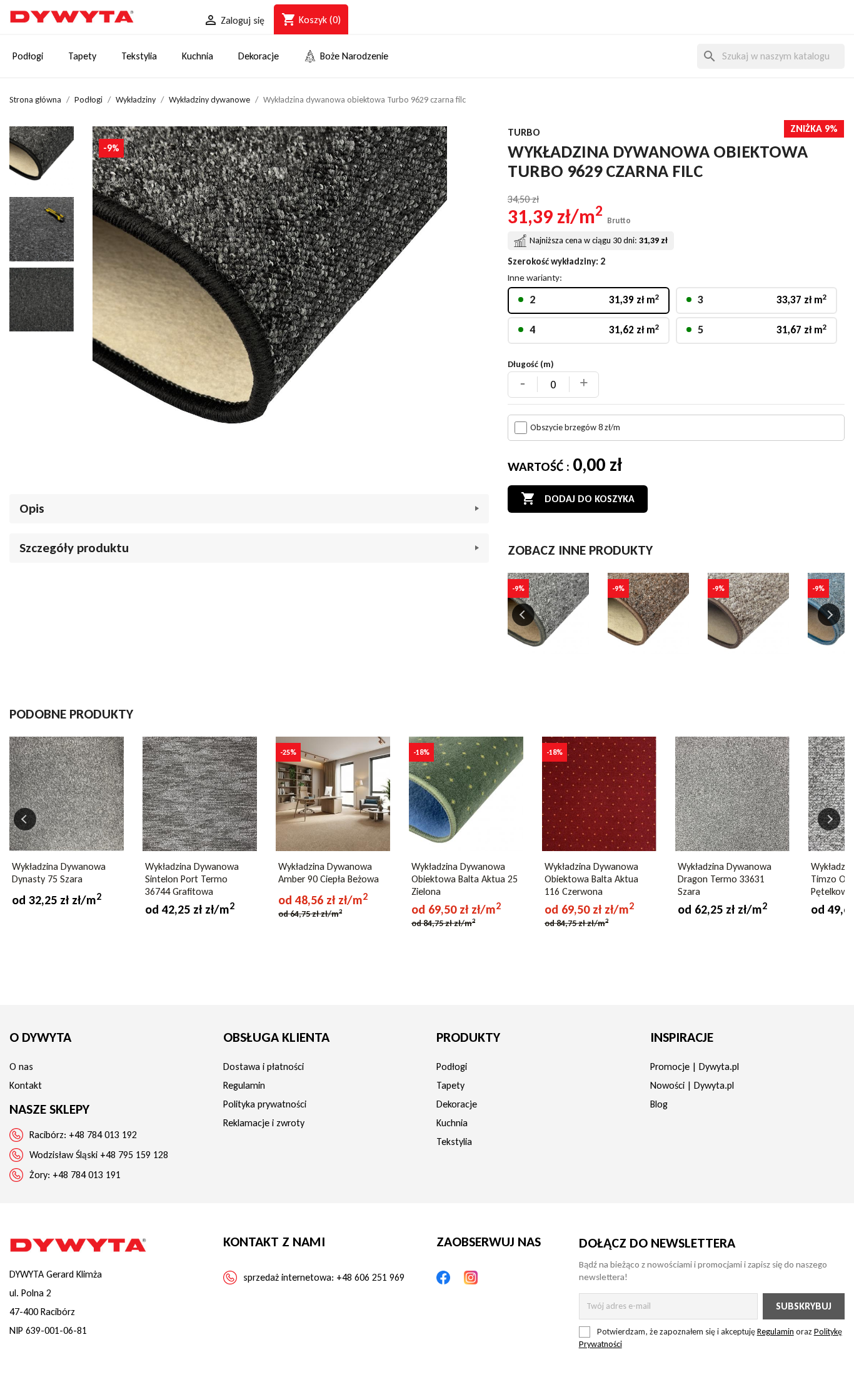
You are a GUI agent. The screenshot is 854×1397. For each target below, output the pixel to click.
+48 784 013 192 (103, 1135)
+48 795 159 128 (134, 1155)
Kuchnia (452, 1123)
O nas (21, 1066)
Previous (523, 614)
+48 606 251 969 (370, 1277)
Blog (659, 1104)
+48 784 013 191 (87, 1175)
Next (829, 614)
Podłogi (451, 1066)
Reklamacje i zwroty (263, 1123)
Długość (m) (531, 364)
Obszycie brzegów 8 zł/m (575, 427)
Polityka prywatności (264, 1104)
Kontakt (25, 1085)
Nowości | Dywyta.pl (692, 1085)
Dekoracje (456, 1104)
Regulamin (244, 1085)
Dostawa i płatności (263, 1066)
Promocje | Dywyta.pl (694, 1066)
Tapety (450, 1085)
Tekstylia (454, 1141)
